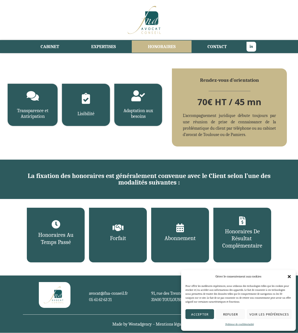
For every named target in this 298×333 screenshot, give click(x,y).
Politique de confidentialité (239, 324)
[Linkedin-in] (251, 47)
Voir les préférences (269, 314)
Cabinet (50, 46)
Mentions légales (171, 324)
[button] (289, 276)
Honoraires (162, 46)
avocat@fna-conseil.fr (108, 293)
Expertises (103, 46)
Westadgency (140, 324)
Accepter (200, 314)
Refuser (230, 314)
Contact (217, 46)
